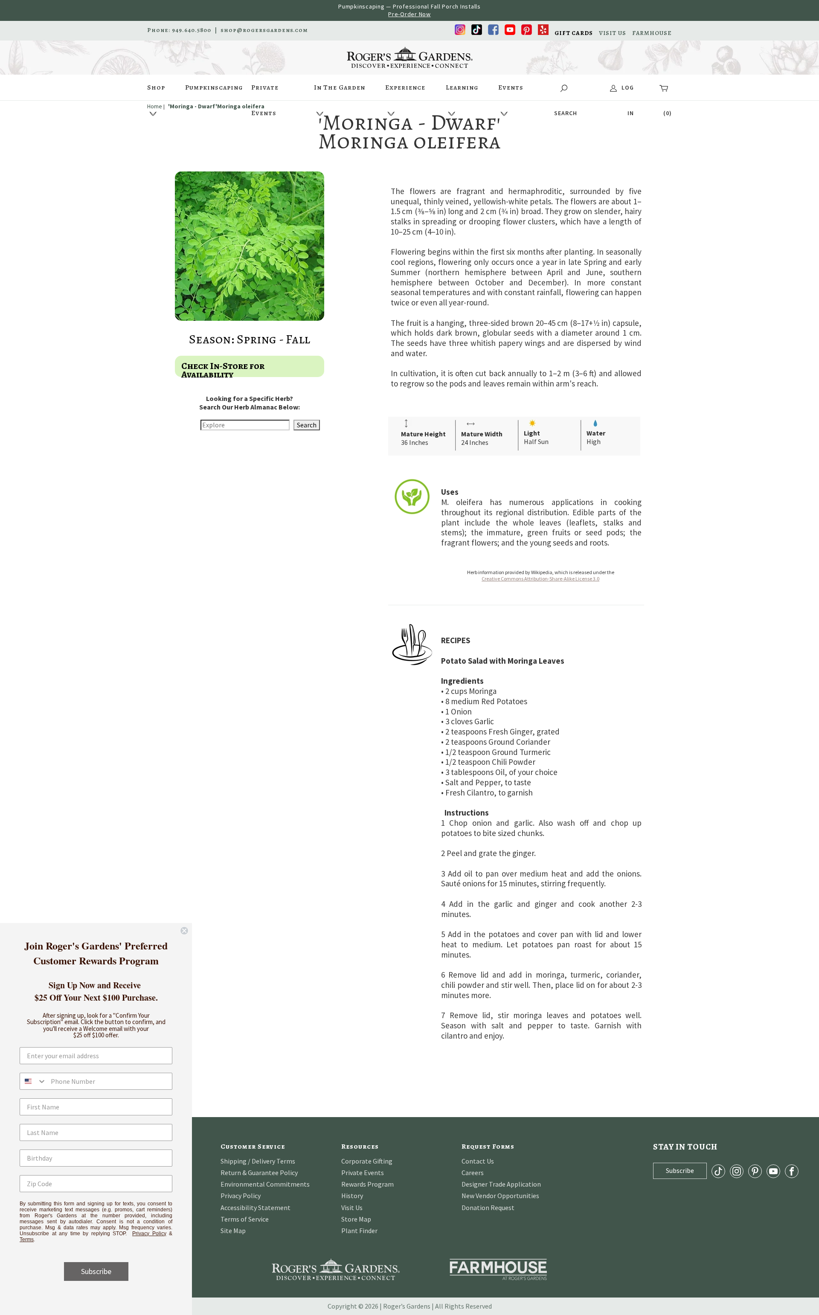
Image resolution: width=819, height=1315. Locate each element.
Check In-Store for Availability (222, 370)
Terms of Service (245, 1219)
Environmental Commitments (265, 1184)
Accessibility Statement (255, 1207)
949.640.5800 (191, 30)
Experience (405, 87)
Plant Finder (359, 1230)
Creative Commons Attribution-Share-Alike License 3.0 (540, 578)
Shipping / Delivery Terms (258, 1161)
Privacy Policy (241, 1195)
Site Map (233, 1230)
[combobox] (33, 1081)
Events (510, 87)
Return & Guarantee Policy (259, 1172)
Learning (462, 87)
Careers (473, 1172)
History (352, 1195)
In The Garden (339, 87)
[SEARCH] (565, 87)
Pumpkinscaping (214, 87)
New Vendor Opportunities (500, 1195)
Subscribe (96, 1271)
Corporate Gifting (366, 1161)
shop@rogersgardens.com (264, 30)
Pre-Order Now (409, 14)
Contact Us (478, 1161)
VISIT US (612, 33)
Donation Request (488, 1207)
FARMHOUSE (652, 33)
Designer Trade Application (501, 1184)
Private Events (265, 91)
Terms (27, 1239)
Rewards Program (367, 1184)
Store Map (356, 1219)
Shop (156, 87)
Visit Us (352, 1207)
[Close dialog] (184, 930)
